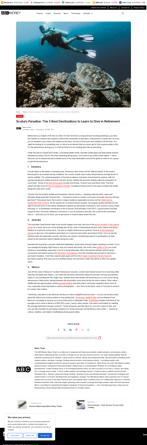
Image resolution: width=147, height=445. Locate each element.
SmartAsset (93, 300)
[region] (30, 427)
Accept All (45, 435)
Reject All (30, 435)
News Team (26, 127)
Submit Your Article (98, 8)
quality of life (102, 247)
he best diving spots (54, 183)
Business (57, 13)
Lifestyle (86, 13)
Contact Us (125, 8)
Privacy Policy (139, 8)
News (66, 13)
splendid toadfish (65, 283)
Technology (75, 13)
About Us (113, 8)
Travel (24, 112)
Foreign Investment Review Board (95, 256)
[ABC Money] (11, 13)
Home (18, 112)
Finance (40, 13)
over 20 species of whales (59, 186)
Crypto (48, 13)
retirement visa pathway (67, 253)
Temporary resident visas (86, 297)
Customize (15, 435)
